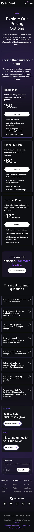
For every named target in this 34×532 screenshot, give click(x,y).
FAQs (15, 488)
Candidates (17, 492)
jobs (3, 492)
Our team (4, 488)
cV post (27, 484)
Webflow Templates (11, 525)
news (15, 484)
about (3, 484)
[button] (26, 3)
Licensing (17, 523)
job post (27, 488)
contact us (28, 492)
